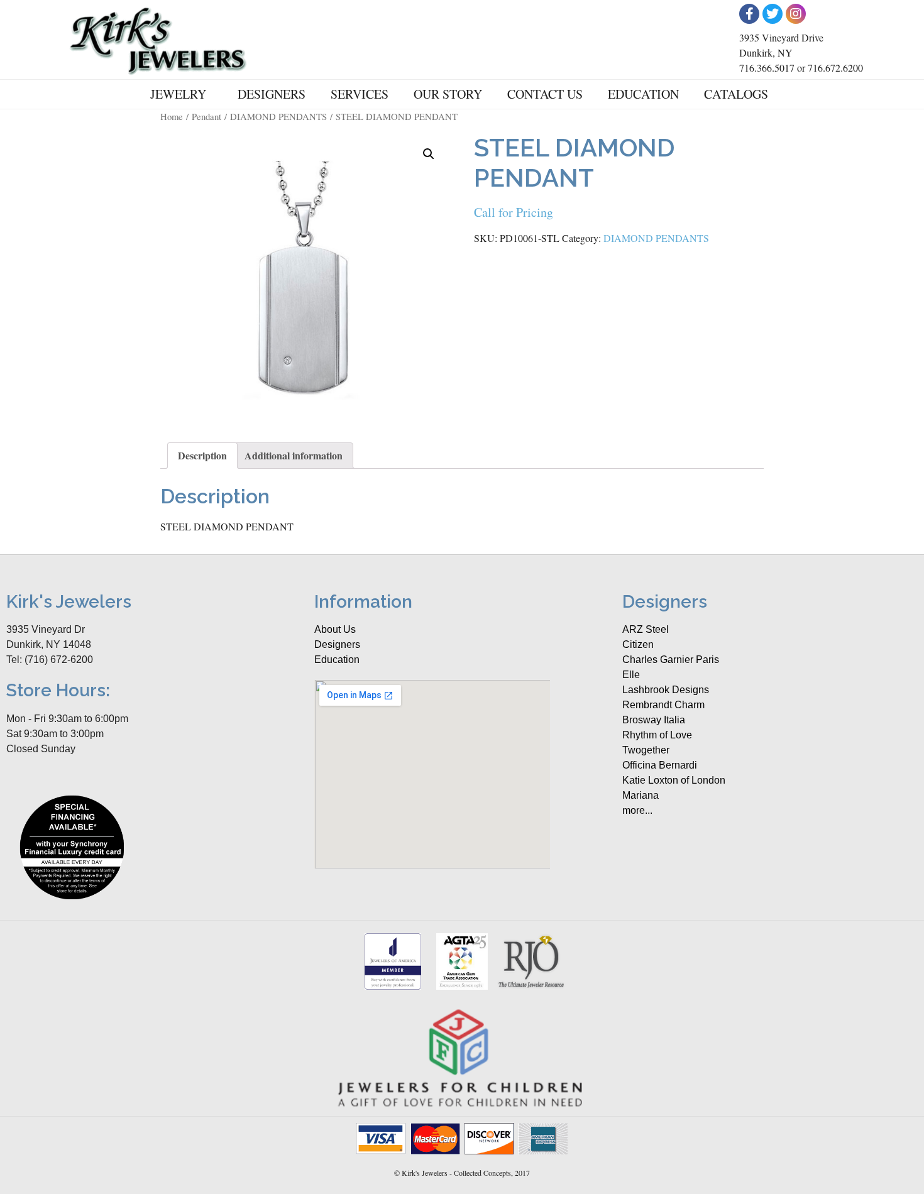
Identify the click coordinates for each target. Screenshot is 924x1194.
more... (637, 810)
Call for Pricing (513, 212)
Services (359, 93)
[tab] (202, 455)
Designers (271, 93)
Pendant (206, 116)
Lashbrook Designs (665, 689)
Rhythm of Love (657, 735)
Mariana (640, 795)
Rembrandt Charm (663, 704)
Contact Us (545, 93)
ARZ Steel (645, 629)
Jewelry (178, 93)
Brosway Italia (653, 720)
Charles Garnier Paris (670, 659)
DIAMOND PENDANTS (278, 116)
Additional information (294, 455)
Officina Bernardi (659, 765)
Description (202, 455)
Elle (631, 674)
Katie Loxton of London (673, 780)
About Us (335, 629)
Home (171, 116)
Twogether (645, 750)
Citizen (638, 644)
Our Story (448, 93)
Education (643, 93)
